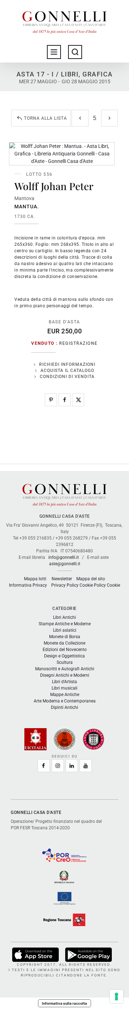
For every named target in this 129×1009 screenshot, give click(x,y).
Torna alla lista (45, 118)
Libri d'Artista (64, 681)
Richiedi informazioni (67, 364)
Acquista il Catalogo (67, 370)
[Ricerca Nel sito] (75, 52)
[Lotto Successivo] (109, 118)
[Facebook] (64, 399)
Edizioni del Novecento (65, 649)
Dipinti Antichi (64, 707)
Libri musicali (64, 688)
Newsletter (62, 578)
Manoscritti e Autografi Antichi (64, 668)
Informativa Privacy (28, 585)
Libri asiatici (64, 630)
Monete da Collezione (64, 643)
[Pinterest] (51, 399)
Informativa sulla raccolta (64, 1003)
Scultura (65, 662)
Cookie (113, 585)
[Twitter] (78, 399)
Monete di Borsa (64, 636)
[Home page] (64, 20)
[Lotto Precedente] (80, 118)
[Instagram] (58, 765)
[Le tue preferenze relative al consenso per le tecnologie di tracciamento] (116, 996)
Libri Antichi (64, 617)
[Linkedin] (72, 765)
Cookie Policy (93, 585)
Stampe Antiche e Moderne (65, 623)
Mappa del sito (90, 578)
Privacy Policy (64, 585)
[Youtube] (86, 765)
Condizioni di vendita (67, 376)
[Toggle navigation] (54, 52)
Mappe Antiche (64, 694)
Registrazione (78, 343)
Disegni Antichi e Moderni (64, 675)
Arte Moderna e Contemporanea (65, 701)
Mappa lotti (35, 578)
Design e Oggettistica (64, 655)
